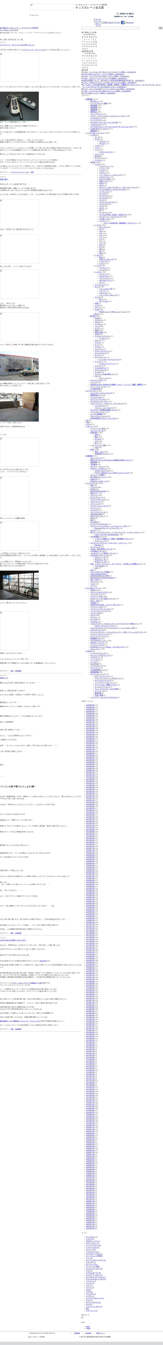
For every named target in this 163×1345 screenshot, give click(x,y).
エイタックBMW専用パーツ (105, 374)
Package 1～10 (100, 557)
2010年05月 (90, 1117)
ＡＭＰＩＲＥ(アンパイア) (104, 626)
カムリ (101, 185)
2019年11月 (90, 876)
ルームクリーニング (102, 687)
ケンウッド (94, 508)
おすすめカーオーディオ (99, 555)
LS (100, 239)
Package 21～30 (100, 562)
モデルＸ (102, 143)
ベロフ (92, 584)
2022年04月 (90, 815)
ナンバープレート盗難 (98, 103)
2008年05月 (90, 1167)
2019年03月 (90, 893)
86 (100, 210)
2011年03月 (90, 1095)
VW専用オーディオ (97, 551)
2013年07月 (90, 1036)
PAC (87, 1308)
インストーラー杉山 (97, 428)
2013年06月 (90, 1038)
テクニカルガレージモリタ (96, 1279)
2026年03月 (90, 715)
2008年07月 (90, 1163)
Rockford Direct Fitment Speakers (102, 578)
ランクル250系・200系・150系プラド (113, 215)
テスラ (97, 139)
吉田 (32, 172)
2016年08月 (90, 958)
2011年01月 (90, 1100)
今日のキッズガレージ (98, 481)
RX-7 (101, 299)
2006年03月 (90, 1218)
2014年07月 (90, 1011)
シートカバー (95, 660)
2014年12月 (90, 1000)
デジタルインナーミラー (99, 401)
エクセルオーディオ (93, 1273)
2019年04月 (90, 891)
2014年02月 (90, 1022)
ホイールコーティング (103, 680)
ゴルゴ (92, 615)
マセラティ (99, 320)
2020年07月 (90, 859)
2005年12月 (90, 1224)
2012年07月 (90, 1062)
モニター (93, 530)
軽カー (97, 314)
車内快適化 (58, 15)
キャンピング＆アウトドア (100, 655)
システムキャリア (97, 666)
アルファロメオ (100, 370)
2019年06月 (90, 886)
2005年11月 (90, 1226)
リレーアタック (96, 114)
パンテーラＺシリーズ (98, 611)
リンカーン (99, 160)
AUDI (97, 334)
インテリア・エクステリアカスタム (103, 697)
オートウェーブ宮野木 (94, 1256)
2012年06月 (90, 1064)
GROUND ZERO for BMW (99, 576)
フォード (98, 154)
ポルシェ (98, 340)
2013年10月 (90, 1030)
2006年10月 (90, 1205)
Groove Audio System (98, 574)
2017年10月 (90, 929)
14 (96, 42)
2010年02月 (90, 1123)
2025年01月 (90, 745)
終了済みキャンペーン (98, 477)
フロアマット (95, 657)
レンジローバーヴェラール (109, 359)
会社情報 (88, 1333)
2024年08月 (90, 756)
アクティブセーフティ (98, 499)
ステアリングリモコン (98, 399)
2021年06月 (90, 836)
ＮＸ (101, 233)
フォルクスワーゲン (102, 336)
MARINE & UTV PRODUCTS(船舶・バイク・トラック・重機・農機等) (116, 384)
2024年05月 (90, 762)
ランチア (98, 372)
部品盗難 (93, 105)
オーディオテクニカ (93, 1302)
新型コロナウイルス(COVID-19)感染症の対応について (110, 460)
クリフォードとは (97, 645)
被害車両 (93, 131)
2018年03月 (90, 918)
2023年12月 (90, 772)
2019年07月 (90, 884)
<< (84, 34)
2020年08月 (90, 857)
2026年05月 (90, 711)
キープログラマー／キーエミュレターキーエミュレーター (112, 127)
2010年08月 (90, 1110)
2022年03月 (90, 817)
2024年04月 (90, 764)
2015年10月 (90, 979)
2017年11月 (90, 927)
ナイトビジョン (96, 397)
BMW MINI (99, 332)
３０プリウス (104, 177)
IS (100, 229)
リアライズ (90, 1239)
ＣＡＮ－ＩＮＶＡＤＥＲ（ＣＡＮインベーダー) (108, 116)
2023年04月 (90, 789)
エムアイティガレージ (94, 1275)
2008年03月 (90, 1171)
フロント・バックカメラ (104, 408)
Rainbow (98, 545)
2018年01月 (90, 922)
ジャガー (98, 347)
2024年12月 (90, 747)
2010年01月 (90, 1125)
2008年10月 (90, 1157)
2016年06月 (90, 962)
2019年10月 (90, 878)
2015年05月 (90, 990)
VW (96, 376)
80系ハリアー (104, 181)
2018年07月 (90, 910)
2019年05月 (90, 889)
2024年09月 (90, 753)
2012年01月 (90, 1074)
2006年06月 (90, 1211)
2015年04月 (90, 992)
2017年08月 (90, 933)
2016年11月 (90, 952)
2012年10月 (90, 1055)
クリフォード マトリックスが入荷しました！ (17, 45)
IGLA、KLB (94, 601)
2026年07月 (90, 707)
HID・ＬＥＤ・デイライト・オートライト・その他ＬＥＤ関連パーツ (116, 564)
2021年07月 (90, 834)
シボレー (98, 146)
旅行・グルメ (100, 452)
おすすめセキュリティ (98, 641)
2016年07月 (90, 960)
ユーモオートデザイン (94, 1254)
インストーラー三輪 (97, 445)
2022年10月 (90, 802)
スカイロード (91, 1262)
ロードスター (104, 301)
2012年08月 (90, 1060)
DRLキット (94, 493)
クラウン (102, 173)
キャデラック (100, 158)
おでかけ (98, 439)
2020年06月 (90, 861)
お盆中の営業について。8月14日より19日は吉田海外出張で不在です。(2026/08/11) (113, 80)
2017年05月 (90, 939)
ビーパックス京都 (92, 1266)
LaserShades (94, 664)
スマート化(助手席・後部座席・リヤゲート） (120, 223)
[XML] (88, 1328)
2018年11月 (90, 901)
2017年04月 (90, 941)
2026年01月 (90, 720)
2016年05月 (90, 965)
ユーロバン (103, 338)
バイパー (93, 617)
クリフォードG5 (96, 607)
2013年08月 (90, 1034)
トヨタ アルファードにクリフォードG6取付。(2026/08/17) (104, 78)
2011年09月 (90, 1083)
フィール (89, 1258)
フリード (102, 291)
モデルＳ (102, 141)
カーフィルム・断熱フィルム (105, 685)
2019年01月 (90, 897)
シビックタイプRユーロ (108, 295)
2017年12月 (90, 924)
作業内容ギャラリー (102, 454)
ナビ (92, 586)
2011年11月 (90, 1079)
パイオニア (94, 510)
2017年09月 (90, 931)
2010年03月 (90, 1121)
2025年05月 (90, 737)
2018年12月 (90, 899)
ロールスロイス (100, 353)
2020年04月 (90, 865)
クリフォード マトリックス (34, 50)
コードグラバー (96, 120)
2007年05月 (90, 1190)
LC (100, 247)
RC (100, 251)
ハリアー (102, 169)
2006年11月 (90, 1203)
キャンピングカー (97, 380)
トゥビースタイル (92, 1247)
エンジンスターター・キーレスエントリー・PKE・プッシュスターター (116, 632)
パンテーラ (90, 1283)
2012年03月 (90, 1070)
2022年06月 (90, 810)
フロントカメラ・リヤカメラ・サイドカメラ (107, 403)
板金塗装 (98, 693)
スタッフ (89, 426)
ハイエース (103, 212)
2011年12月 (90, 1076)
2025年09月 (90, 728)
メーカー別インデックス (95, 133)
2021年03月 (90, 842)
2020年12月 (90, 848)
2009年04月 (90, 1144)
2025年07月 (90, 732)
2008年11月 (90, 1154)
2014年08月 (90, 1009)
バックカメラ (100, 406)
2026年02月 (90, 718)
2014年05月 (90, 1015)
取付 (96, 437)
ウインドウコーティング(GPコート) (108, 678)
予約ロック (94, 590)
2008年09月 (90, 1159)
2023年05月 (90, 787)
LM (100, 249)
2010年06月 (90, 1114)
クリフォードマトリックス (19, 172)
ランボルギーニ (100, 368)
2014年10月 (90, 1005)
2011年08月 (90, 1085)
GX (100, 246)
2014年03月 (90, 1019)
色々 (96, 443)
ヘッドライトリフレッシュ (105, 682)
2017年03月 (90, 943)
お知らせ (93, 479)
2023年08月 (90, 781)
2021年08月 (90, 832)
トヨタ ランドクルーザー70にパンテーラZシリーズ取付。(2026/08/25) (109, 72)
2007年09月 (90, 1182)
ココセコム (94, 622)
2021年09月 (90, 829)
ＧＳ (101, 231)
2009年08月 (90, 1135)
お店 (96, 447)
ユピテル (93, 487)
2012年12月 (90, 1051)
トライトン (103, 268)
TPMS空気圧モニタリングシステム (103, 418)
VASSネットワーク (97, 643)
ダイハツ (98, 307)
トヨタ (97, 164)
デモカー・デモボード (98, 468)
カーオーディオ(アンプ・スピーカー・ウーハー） (109, 543)
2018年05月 (90, 914)
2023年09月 (90, 779)
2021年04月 (90, 840)
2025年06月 (90, 734)
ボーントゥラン (92, 1264)
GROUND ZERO (96, 514)
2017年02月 (90, 946)
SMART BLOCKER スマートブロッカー (105, 605)
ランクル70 (103, 198)
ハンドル (93, 662)
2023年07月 (90, 783)
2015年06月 (90, 988)
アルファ (89, 1300)
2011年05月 (90, 1091)
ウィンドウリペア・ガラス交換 (106, 689)
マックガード (91, 1294)
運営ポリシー (100, 1333)
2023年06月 (90, 785)
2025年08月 (90, 730)
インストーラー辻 (97, 430)
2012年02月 (90, 1072)
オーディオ (94, 582)
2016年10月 (90, 954)
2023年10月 (90, 777)
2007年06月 (90, 1188)
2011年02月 (90, 1098)
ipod (91, 570)
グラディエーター (106, 152)
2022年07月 (90, 808)
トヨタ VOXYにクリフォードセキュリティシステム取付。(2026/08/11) (109, 83)
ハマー (97, 148)
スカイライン (104, 276)
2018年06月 (90, 912)
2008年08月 (90, 1161)
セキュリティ (95, 649)
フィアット (99, 361)
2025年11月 (90, 724)
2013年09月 (90, 1032)
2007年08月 (90, 1184)
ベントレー (99, 349)
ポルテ (101, 208)
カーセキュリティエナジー (96, 1277)
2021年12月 (90, 823)
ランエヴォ (103, 270)
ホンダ (97, 287)
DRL (92, 485)
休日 (96, 435)
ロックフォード (96, 497)
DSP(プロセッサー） (98, 516)
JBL (91, 520)
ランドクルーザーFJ (106, 202)
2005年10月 (90, 1228)
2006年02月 (90, 1220)
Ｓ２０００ (103, 293)
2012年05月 (90, 1066)
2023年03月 (90, 791)
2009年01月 (90, 1150)
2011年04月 (90, 1093)
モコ (101, 282)
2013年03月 (90, 1045)
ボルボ (97, 322)
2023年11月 (90, 775)
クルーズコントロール (98, 416)
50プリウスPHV (105, 179)
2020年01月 (90, 872)
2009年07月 (90, 1138)
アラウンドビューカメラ (99, 506)
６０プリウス (104, 196)
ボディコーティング (102, 676)
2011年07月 (90, 1087)
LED (96, 568)
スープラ (102, 194)
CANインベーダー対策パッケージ (103, 599)
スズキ (97, 310)
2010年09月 (90, 1108)
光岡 (96, 303)
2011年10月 (90, 1081)
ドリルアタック (96, 118)
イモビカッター (96, 124)
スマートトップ (100, 541)
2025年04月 (90, 739)
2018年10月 (90, 903)
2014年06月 (90, 1013)
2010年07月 (90, 1112)
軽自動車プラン (96, 638)
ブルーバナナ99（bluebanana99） (107, 534)
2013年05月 (90, 1041)
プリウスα (103, 204)
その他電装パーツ (97, 537)
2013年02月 (90, 1047)
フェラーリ (99, 366)
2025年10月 (90, 726)
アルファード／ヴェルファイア (111, 217)
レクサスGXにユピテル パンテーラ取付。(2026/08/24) (103, 74)
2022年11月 (90, 800)
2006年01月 (90, 1222)
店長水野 (93, 433)
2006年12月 (90, 1201)
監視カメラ (4, 678)
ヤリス (101, 200)
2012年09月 (90, 1057)
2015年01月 (90, 998)
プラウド (89, 1271)
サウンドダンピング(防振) (100, 572)
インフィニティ (100, 284)
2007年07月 (90, 1186)
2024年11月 (90, 749)
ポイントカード (96, 458)
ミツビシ (98, 265)
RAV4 (101, 183)
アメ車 (92, 135)
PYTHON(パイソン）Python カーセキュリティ (108, 647)
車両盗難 (93, 108)
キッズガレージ (92, 1237)
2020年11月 (90, 851)
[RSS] (88, 1326)
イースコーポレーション (95, 1298)
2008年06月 (90, 1165)
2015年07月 (90, 986)
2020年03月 (90, 867)
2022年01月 (90, 821)
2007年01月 (90, 1199)
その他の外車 (95, 389)
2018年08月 (90, 908)
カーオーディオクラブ (94, 1268)
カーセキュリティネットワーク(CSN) (104, 122)
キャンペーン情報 (97, 475)
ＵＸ (101, 241)
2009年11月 (90, 1129)
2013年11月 (90, 1028)
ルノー (97, 345)
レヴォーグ (103, 261)
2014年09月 (90, 1007)
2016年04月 (90, 967)
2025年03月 (90, 741)
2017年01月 (90, 948)
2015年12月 (90, 975)
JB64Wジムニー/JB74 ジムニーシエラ (113, 312)
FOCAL (93, 489)
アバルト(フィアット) (107, 364)
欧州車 (92, 316)
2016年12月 (90, 950)
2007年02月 (90, 1197)
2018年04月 (90, 916)
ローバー (98, 355)
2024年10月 (90, 751)
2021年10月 (90, 827)
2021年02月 (90, 844)
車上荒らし (94, 101)
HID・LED (94, 580)
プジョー (98, 342)
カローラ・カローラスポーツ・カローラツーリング (118, 187)
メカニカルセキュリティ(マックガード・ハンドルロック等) (112, 628)
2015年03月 (90, 994)
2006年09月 (90, 1207)
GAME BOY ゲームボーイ (100, 129)
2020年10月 (90, 853)
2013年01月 (90, 1049)
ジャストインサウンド (94, 1306)
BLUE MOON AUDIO (98, 491)
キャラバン (103, 274)
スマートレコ (95, 502)
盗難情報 (89, 99)
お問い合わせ (69, 20)
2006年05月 (90, 1214)
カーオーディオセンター (99, 524)
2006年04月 (90, 1216)
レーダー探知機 (96, 414)
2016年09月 (90, 956)
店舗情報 (18, 671)
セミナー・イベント (97, 466)
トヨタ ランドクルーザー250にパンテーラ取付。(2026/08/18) (105, 76)
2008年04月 (90, 1169)
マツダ (97, 297)
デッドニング (95, 547)
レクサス (98, 225)
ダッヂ (97, 137)
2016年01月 (90, 973)
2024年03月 (90, 766)
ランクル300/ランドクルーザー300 (112, 189)
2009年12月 (90, 1127)
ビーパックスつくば (93, 1245)
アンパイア (90, 1287)
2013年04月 (90, 1043)
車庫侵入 (93, 112)
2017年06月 (90, 937)
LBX (101, 253)
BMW (97, 330)
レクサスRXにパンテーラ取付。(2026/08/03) (99, 93)
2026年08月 (90, 705)
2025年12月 (90, 722)
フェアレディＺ (105, 278)
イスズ (97, 305)
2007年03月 (90, 1195)
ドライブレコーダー (97, 412)
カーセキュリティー (93, 588)
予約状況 (93, 464)
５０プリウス (104, 166)
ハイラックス (104, 192)
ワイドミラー (95, 668)
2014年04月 (90, 1017)
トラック (93, 382)
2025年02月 (90, 743)
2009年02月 (90, 1148)
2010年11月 (90, 1104)
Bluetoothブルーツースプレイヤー (107, 528)
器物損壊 (93, 110)
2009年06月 (90, 1140)
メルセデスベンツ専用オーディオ (102, 553)
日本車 (92, 162)
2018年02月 (90, 920)
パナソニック (95, 504)
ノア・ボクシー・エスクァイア (111, 175)
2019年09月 (90, 880)
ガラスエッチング (97, 630)
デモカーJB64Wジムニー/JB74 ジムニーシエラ (112, 473)
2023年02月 (90, 794)
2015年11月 (90, 977)
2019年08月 (90, 882)
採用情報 (58, 20)
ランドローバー (100, 357)
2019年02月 (90, 895)
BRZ (100, 257)
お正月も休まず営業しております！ (13, 940)
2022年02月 (90, 819)
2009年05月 (90, 1142)
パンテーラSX (95, 613)
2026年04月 (90, 713)
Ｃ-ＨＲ (102, 171)
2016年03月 (90, 969)
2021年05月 (90, 838)
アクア (101, 206)
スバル (97, 255)
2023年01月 (90, 796)
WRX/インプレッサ (106, 259)
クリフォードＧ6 (96, 596)
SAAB (97, 318)
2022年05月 (90, 813)
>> (94, 34)
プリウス (102, 221)
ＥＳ (101, 244)
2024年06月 (90, 760)
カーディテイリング (97, 674)
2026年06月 (90, 709)
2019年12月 (90, 874)
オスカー (89, 1304)
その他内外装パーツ (97, 670)
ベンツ (97, 326)
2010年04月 (90, 1119)
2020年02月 (90, 870)
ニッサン (98, 272)
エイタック (90, 1296)
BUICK (97, 156)
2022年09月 (90, 804)
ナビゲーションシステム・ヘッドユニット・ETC (108, 526)
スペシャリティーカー (98, 387)
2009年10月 (90, 1131)
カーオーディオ (92, 483)
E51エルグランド (105, 280)
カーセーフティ (92, 391)
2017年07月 (90, 935)
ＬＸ (101, 237)
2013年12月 (90, 1026)
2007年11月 (90, 1178)
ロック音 (93, 619)
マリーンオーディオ (97, 512)
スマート (98, 328)
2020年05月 (90, 863)
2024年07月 (90, 758)
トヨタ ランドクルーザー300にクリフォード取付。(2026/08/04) (106, 91)
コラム (88, 424)
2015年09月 (90, 981)
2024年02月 (90, 768)
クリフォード (91, 1281)
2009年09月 (90, 1133)
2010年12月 (90, 1102)
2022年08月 (90, 806)
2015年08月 (90, 984)
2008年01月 (90, 1176)
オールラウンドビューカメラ (101, 393)
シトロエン (99, 324)
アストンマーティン (102, 351)
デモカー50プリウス (102, 471)
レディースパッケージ (98, 636)
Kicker (92, 518)
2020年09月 (90, 855)
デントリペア (100, 691)
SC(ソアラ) (103, 227)
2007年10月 (90, 1180)
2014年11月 (90, 1003)
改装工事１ (4, 179)
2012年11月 (90, 1053)
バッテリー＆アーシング (99, 634)
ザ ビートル (103, 378)
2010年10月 (90, 1106)
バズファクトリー (92, 1252)
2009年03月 (90, 1146)
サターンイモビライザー (99, 592)
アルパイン (94, 495)
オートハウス (91, 1249)
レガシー (102, 263)
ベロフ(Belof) (100, 566)
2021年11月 (90, 825)
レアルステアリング (97, 653)
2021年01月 (90, 846)
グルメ (97, 441)
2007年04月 (90, 1192)
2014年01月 (90, 1024)
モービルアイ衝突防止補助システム (103, 410)
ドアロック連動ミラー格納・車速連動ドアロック (113, 539)
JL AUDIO (94, 522)
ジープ (97, 150)
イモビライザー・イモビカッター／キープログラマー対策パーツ (114, 624)
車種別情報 (94, 672)
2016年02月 (90, 971)
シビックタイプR (105, 289)
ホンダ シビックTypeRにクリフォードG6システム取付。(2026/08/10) (108, 89)
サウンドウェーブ (92, 1243)
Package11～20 (100, 560)
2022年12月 (90, 798)
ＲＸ (101, 235)
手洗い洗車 (99, 695)
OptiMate (93, 603)
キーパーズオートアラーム (96, 1260)
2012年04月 (90, 1068)
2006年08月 (90, 1209)
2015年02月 (90, 996)
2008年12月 (90, 1152)
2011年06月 (90, 1089)
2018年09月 (90, 905)
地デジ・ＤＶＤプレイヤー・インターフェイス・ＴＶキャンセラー (115, 532)
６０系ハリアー (105, 219)
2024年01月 (90, 770)
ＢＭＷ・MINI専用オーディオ (101, 549)
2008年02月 (90, 1173)
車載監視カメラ (96, 395)
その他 (88, 651)
